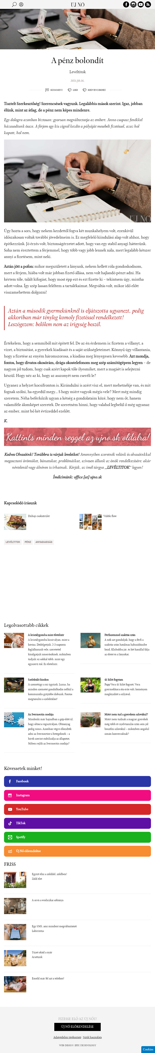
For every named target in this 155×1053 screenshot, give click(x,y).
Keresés (14, 4)
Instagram (23, 795)
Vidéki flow (110, 516)
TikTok (20, 823)
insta (133, 4)
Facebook (22, 781)
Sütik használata (92, 1037)
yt (141, 4)
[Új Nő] (77, 4)
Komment (56, 90)
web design (66, 1045)
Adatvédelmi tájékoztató (67, 1037)
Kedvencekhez (97, 90)
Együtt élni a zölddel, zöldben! (49, 874)
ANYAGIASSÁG (44, 542)
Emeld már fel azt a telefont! (48, 978)
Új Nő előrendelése (28, 851)
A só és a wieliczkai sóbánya (47, 900)
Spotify (20, 837)
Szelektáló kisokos (38, 680)
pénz (28, 542)
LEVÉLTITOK (13, 542)
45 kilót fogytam (114, 680)
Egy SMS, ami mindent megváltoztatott (54, 926)
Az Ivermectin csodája (40, 714)
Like (75, 90)
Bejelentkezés (21, 4)
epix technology (85, 1045)
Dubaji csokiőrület (39, 516)
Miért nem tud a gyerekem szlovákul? (126, 714)
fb (126, 4)
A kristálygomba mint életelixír (46, 635)
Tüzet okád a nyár (42, 952)
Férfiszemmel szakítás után (120, 635)
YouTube (22, 809)
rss (148, 4)
